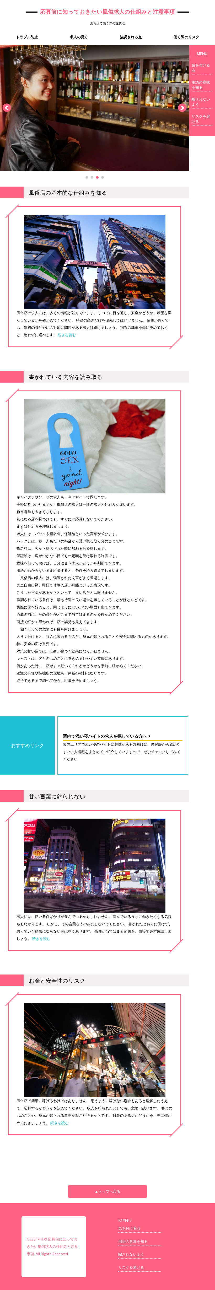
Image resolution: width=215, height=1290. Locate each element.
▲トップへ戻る (107, 1191)
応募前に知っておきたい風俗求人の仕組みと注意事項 (107, 11)
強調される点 (131, 37)
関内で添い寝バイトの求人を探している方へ (105, 735)
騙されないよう (201, 102)
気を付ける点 (201, 68)
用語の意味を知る (201, 85)
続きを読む (67, 335)
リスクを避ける (201, 119)
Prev (7, 108)
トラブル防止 (27, 37)
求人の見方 (79, 37)
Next (182, 108)
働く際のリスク (186, 37)
